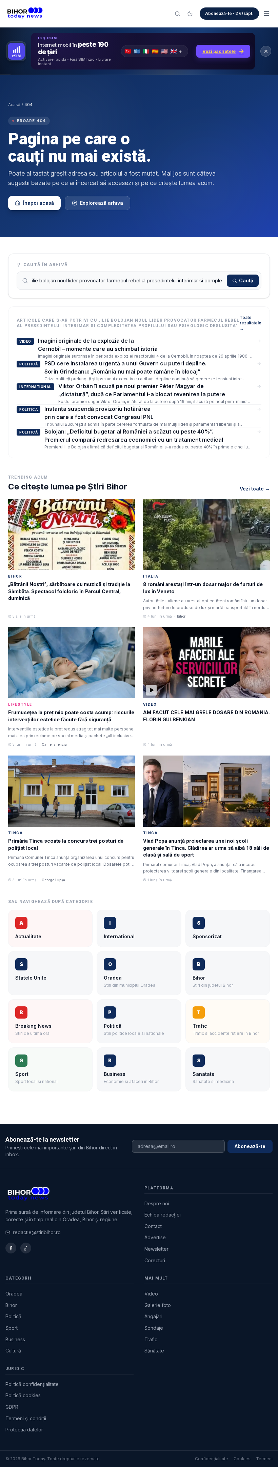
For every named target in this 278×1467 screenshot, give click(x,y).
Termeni (264, 1458)
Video (151, 1294)
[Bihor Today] (24, 13)
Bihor (11, 1305)
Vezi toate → (255, 488)
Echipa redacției (162, 1215)
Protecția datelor (24, 1429)
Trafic (150, 1339)
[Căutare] (177, 13)
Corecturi (154, 1260)
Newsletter (156, 1249)
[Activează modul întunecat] (190, 13)
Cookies (242, 1458)
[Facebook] (10, 1248)
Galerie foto (157, 1305)
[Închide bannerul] (265, 51)
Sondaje (153, 1328)
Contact (153, 1226)
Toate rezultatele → (250, 323)
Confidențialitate (211, 1458)
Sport (11, 1328)
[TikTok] (25, 1248)
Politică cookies (23, 1395)
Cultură (13, 1350)
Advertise (155, 1237)
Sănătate (154, 1350)
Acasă (14, 104)
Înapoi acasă (38, 203)
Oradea (13, 1294)
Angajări (153, 1316)
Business (15, 1339)
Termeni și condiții (25, 1418)
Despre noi (156, 1203)
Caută (246, 280)
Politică (13, 1316)
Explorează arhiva (101, 203)
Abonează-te (250, 1146)
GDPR (11, 1407)
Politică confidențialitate (32, 1384)
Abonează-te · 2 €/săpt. (229, 13)
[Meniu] (266, 13)
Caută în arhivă (45, 264)
